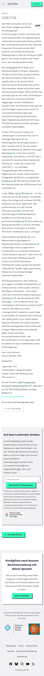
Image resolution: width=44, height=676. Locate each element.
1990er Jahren (14, 193)
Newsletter (17, 441)
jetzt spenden (22, 596)
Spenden (36, 4)
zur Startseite (14, 408)
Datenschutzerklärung (27, 508)
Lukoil (14, 211)
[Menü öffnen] (3, 4)
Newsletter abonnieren (21, 485)
